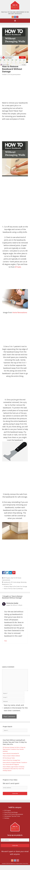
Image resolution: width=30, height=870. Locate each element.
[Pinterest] (17, 17)
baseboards (7, 582)
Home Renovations (19, 312)
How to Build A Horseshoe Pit (11, 753)
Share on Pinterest (13, 572)
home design (16, 582)
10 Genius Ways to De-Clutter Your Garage (15, 586)
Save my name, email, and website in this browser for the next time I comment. (16, 708)
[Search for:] (15, 730)
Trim (10, 584)
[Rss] (13, 17)
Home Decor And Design (11, 812)
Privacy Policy (25, 863)
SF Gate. (18, 267)
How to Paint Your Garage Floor (11, 760)
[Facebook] (15, 17)
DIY (12, 582)
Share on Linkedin (10, 572)
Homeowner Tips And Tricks (12, 816)
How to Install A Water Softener (11, 756)
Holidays (6, 818)
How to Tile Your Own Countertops (13, 588)
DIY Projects (7, 578)
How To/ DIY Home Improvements (13, 814)
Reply (5, 640)
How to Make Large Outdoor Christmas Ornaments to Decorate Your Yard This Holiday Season (13, 768)
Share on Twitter (7, 572)
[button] (15, 20)
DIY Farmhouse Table (9, 758)
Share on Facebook (3, 572)
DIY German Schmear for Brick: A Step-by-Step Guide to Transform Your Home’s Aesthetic (14, 749)
